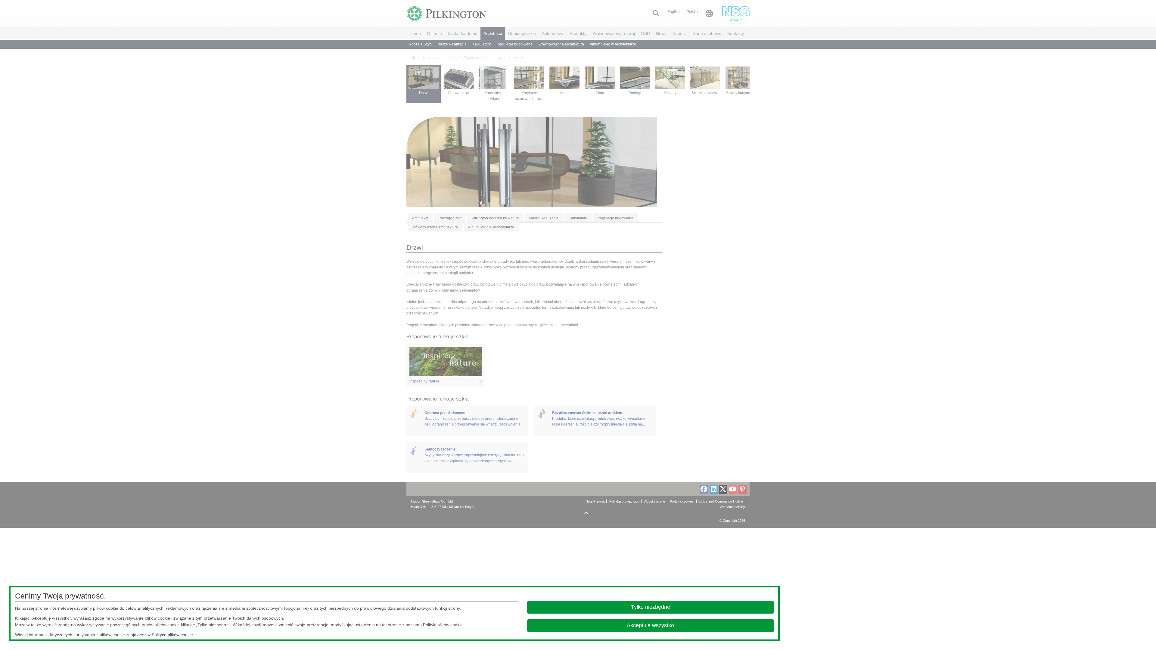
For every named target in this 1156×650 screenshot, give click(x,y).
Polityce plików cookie (172, 634)
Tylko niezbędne (650, 607)
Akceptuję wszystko (650, 625)
